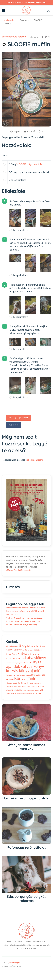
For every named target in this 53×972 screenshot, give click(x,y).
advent (8, 646)
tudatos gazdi (21, 690)
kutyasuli (26, 663)
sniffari (24, 686)
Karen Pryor (11, 654)
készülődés (10, 679)
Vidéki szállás (39, 690)
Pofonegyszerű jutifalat (26, 847)
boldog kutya (33, 646)
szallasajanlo (40, 686)
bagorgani (14, 646)
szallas (33, 686)
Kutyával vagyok (25, 675)
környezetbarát (11, 683)
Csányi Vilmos (13, 649)
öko (29, 693)
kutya (22, 653)
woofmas (10, 693)
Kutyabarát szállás (12, 658)
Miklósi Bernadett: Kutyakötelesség (21, 624)
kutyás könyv (32, 666)
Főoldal (11, 20)
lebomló (20, 683)
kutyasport (10, 663)
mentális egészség (35, 683)
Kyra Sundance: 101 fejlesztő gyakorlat (23, 621)
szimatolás (9, 690)
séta (15, 690)
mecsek (25, 683)
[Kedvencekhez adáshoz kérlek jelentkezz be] (4, 44)
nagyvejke (9, 686)
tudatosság (30, 690)
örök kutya (36, 693)
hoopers (30, 650)
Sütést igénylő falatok (14, 36)
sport (29, 686)
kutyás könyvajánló (23, 670)
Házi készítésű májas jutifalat (26, 798)
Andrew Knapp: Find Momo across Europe (24, 618)
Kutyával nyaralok (12, 675)
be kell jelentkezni (34, 459)
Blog (23, 645)
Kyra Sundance (38, 674)
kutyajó (21, 658)
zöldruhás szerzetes (21, 693)
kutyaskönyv (35, 657)
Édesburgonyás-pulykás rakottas (26, 898)
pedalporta (17, 686)
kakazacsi (38, 650)
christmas (43, 646)
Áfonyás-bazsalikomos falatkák (26, 747)
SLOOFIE (21, 164)
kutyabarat (34, 653)
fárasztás (24, 650)
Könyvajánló (25, 678)
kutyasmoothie (34, 164)
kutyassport (18, 663)
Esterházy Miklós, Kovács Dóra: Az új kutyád (25, 607)
